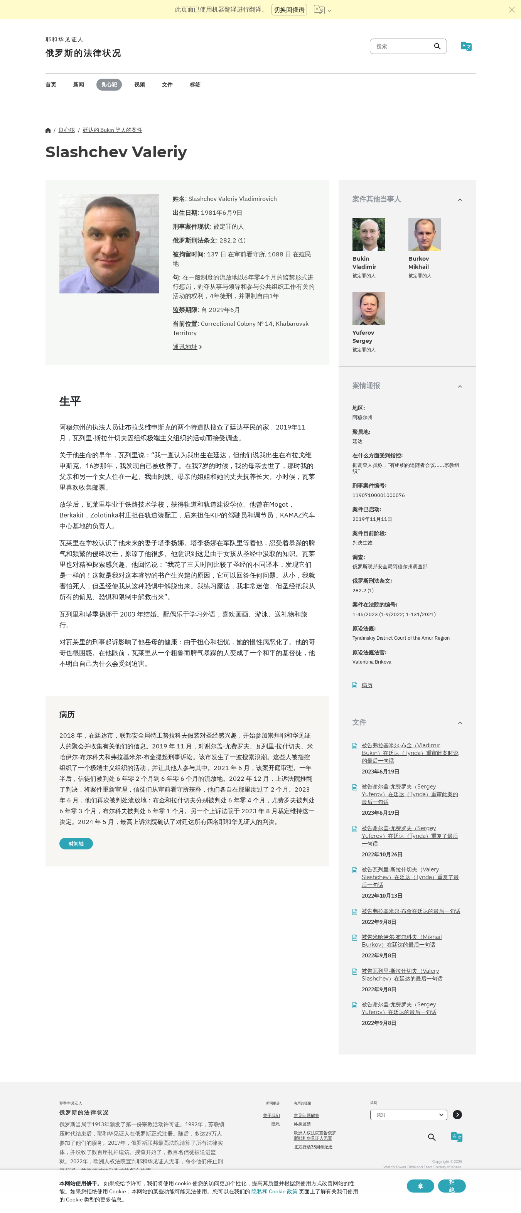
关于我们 (271, 1115)
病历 (367, 685)
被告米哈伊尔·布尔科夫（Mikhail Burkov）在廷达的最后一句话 (402, 940)
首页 (51, 84)
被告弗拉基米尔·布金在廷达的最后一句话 (411, 911)
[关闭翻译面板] (512, 9)
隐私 (275, 1124)
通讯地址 (185, 346)
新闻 (78, 84)
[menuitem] (51, 85)
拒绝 (452, 1186)
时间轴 (76, 844)
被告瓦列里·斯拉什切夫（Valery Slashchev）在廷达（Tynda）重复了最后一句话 (410, 877)
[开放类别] (457, 1115)
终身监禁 (302, 1124)
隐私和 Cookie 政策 (274, 1191)
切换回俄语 (289, 9)
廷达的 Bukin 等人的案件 (112, 129)
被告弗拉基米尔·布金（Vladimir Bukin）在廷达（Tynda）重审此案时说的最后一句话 (410, 753)
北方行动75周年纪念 (313, 1146)
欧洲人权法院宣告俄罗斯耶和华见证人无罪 (315, 1135)
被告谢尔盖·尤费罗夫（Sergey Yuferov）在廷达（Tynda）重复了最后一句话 (410, 836)
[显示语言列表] (322, 9)
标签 (195, 84)
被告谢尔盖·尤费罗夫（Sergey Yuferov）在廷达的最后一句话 (399, 1008)
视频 (139, 84)
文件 (167, 84)
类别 (381, 1114)
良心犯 (109, 84)
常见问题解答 (306, 1115)
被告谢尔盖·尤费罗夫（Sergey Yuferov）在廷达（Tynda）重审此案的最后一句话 (410, 794)
